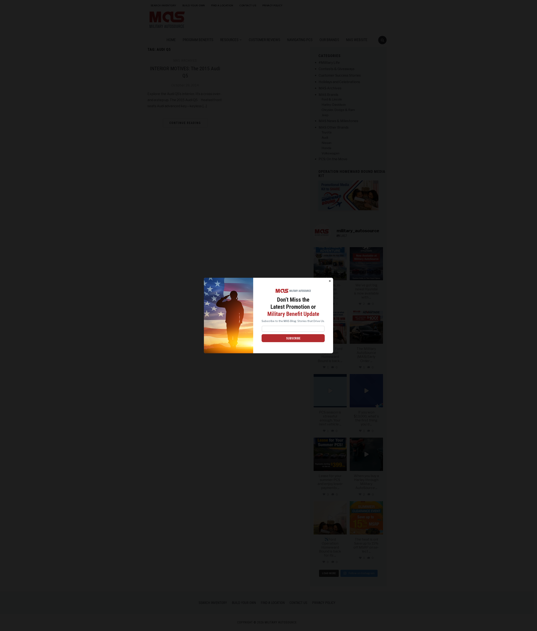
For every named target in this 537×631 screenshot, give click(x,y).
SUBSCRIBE (293, 338)
